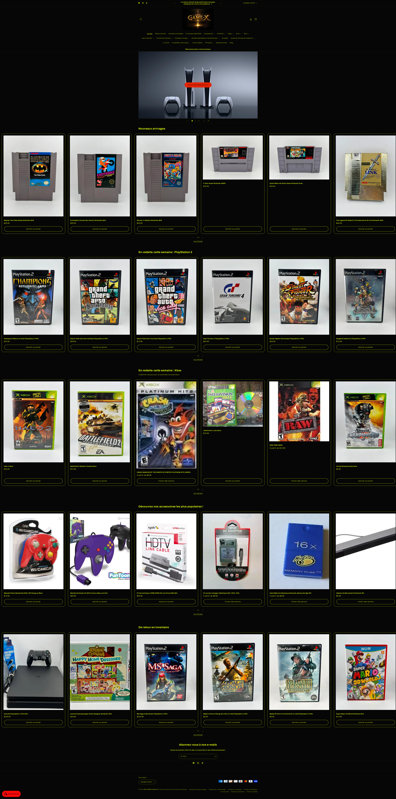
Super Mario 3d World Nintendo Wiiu (350, 714)
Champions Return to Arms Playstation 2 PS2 (21, 338)
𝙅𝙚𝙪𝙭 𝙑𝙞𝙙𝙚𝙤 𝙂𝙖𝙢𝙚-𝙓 (151, 789)
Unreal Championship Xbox (346, 466)
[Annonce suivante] (221, 3)
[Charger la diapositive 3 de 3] (198, 120)
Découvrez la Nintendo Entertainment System (198, 85)
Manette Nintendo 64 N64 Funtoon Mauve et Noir (89, 593)
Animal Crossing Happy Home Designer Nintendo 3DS (91, 714)
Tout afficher (198, 241)
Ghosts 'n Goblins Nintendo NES (149, 220)
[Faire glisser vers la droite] (202, 237)
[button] (140, 19)
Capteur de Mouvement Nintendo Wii (350, 593)
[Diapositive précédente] (187, 121)
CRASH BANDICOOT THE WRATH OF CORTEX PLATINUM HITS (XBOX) (164, 472)
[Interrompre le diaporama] (209, 121)
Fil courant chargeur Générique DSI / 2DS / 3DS (221, 593)
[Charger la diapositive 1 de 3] (192, 120)
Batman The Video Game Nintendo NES (19, 220)
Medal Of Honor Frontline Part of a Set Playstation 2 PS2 (291, 714)
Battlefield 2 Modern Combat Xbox (83, 466)
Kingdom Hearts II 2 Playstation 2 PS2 (350, 338)
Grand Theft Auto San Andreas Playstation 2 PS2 (89, 338)
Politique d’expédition (251, 789)
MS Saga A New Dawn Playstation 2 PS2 (152, 714)
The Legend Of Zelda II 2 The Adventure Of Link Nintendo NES (359, 220)
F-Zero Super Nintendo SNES (214, 183)
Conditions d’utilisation (235, 789)
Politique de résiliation (238, 791)
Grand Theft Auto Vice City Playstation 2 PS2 (154, 338)
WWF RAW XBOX (276, 445)
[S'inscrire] (215, 756)
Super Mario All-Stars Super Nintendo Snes (286, 183)
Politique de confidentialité (217, 789)
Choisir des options (166, 481)
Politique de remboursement (198, 789)
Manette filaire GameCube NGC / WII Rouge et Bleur (23, 593)
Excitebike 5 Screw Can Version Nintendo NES (88, 220)
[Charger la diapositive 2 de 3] (195, 120)
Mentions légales (252, 791)
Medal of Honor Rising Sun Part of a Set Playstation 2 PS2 (225, 714)
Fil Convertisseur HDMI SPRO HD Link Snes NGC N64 (157, 593)
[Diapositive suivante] (204, 121)
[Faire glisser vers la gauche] (193, 237)
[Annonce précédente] (175, 3)
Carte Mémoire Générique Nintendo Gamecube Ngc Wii (290, 593)
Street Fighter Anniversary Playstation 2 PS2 (287, 338)
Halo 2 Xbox (8, 466)
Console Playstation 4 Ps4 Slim (16, 714)
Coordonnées (224, 791)
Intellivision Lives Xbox (212, 430)
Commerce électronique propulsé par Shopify (172, 789)
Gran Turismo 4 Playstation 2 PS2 (216, 338)
